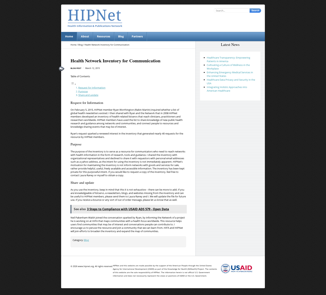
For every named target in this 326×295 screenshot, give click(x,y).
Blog (121, 36)
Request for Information (91, 87)
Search (255, 10)
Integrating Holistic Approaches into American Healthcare (227, 89)
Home (69, 36)
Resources (103, 36)
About (85, 36)
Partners (137, 36)
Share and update (88, 95)
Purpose (83, 91)
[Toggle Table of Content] (73, 84)
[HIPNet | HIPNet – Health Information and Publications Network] (95, 18)
